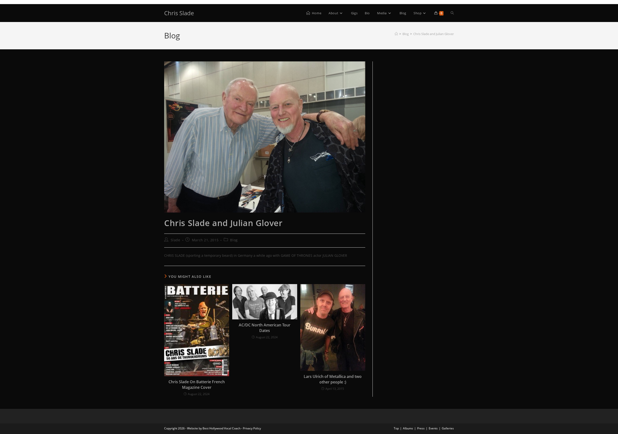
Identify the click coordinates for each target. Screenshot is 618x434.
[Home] (396, 34)
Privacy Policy (252, 428)
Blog (234, 240)
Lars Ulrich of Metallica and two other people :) (333, 379)
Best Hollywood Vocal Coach (221, 428)
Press (421, 428)
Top (396, 428)
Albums (408, 428)
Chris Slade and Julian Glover (433, 34)
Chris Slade (179, 13)
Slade (175, 240)
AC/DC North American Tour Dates (264, 327)
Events (433, 428)
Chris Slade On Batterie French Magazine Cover (197, 384)
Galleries (448, 428)
